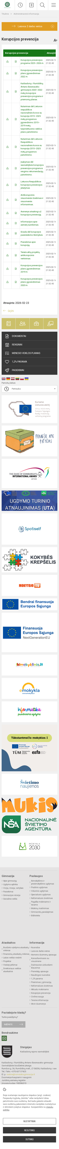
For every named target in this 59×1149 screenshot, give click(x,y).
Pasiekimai (18, 370)
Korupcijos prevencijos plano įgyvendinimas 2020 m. (31, 282)
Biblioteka (35, 915)
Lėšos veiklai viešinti (12, 958)
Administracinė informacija (26, 14)
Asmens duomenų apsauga (43, 955)
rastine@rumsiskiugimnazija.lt (21, 1074)
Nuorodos (35, 947)
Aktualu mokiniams (40, 989)
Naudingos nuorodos (40, 975)
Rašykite (8, 1024)
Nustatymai (29, 1121)
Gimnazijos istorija (11, 895)
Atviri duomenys (38, 1004)
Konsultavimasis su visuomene (40, 959)
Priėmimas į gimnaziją (41, 982)
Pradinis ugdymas (39, 887)
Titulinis (5, 14)
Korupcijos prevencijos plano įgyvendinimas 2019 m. (31, 268)
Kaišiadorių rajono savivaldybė (34, 1051)
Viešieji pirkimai (10, 965)
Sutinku (30, 1139)
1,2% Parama (19, 361)
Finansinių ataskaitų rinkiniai (16, 954)
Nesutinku (29, 1130)
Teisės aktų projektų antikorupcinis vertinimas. (30, 255)
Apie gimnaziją (10, 881)
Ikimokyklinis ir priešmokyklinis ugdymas (42, 882)
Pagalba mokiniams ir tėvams (41, 903)
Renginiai (17, 344)
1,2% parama (37, 979)
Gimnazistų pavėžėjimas (42, 912)
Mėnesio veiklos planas (26, 353)
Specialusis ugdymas (41, 894)
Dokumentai (19, 336)
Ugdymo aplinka (10, 884)
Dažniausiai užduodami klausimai (41, 966)
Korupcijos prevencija (40, 993)
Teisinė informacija (39, 1000)
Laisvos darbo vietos (40, 951)
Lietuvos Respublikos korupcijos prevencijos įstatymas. (31, 184)
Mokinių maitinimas (40, 908)
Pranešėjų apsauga (39, 971)
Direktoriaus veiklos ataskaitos (12, 970)
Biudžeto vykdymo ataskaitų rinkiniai (16, 949)
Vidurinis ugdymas (39, 891)
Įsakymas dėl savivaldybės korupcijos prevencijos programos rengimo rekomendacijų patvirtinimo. (32, 168)
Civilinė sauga (37, 997)
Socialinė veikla (10, 899)
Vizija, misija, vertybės (13, 888)
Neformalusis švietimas (42, 898)
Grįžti (11, 311)
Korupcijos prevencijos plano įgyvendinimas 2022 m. (31, 73)
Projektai (7, 961)
